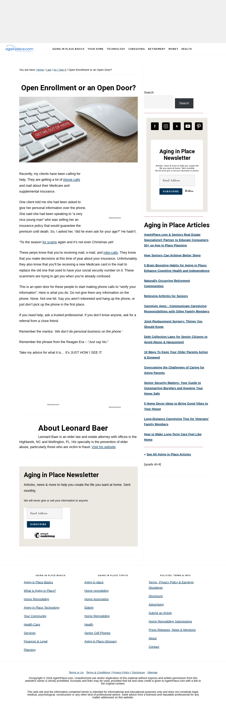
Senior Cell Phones (97, 633)
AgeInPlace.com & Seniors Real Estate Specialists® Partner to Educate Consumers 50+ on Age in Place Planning (176, 240)
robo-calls (110, 252)
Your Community (35, 616)
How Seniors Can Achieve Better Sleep (172, 255)
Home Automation (96, 599)
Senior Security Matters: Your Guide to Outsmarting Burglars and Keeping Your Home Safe (173, 388)
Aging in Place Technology (41, 607)
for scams (49, 242)
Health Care (32, 624)
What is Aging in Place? (40, 590)
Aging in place (93, 582)
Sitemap (152, 672)
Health (88, 624)
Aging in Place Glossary (100, 641)
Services (30, 633)
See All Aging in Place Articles (169, 454)
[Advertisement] (113, 21)
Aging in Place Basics (38, 582)
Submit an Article (160, 613)
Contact (154, 646)
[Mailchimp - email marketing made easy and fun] (44, 537)
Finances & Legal (35, 641)
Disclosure (156, 596)
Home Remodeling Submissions (170, 621)
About (153, 638)
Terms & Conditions (98, 672)
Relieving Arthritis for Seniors (166, 296)
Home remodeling (96, 590)
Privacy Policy (121, 672)
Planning (30, 649)
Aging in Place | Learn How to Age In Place (20, 48)
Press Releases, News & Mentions (172, 630)
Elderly (89, 607)
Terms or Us (76, 672)
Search (149, 92)
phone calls (71, 179)
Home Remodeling (36, 599)
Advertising (156, 604)
